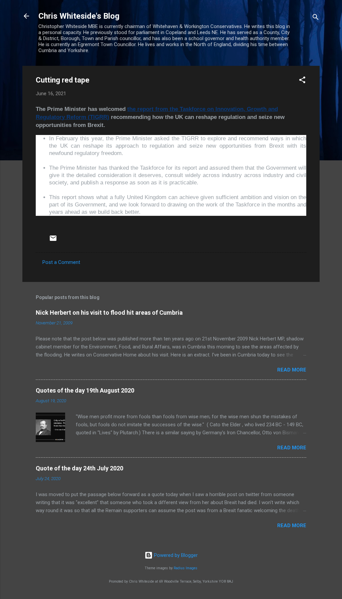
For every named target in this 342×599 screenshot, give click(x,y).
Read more (291, 370)
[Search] (316, 18)
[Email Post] (53, 241)
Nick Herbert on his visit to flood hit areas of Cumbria (109, 312)
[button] (302, 81)
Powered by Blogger (175, 555)
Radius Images (185, 568)
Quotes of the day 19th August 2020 (85, 390)
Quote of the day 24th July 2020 (79, 468)
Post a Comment (61, 262)
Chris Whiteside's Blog (79, 16)
